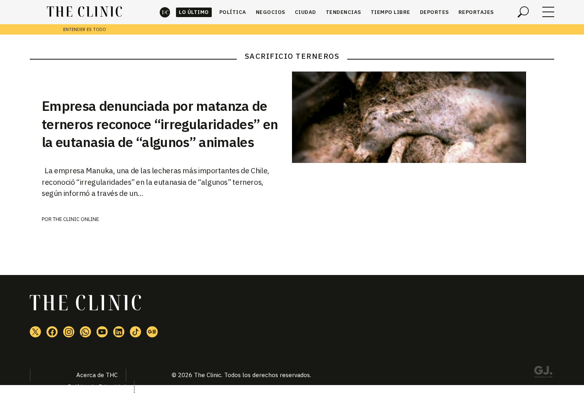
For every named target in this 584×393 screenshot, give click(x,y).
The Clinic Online (76, 219)
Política (232, 12)
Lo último (194, 12)
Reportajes (476, 12)
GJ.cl (543, 373)
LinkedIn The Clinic (118, 331)
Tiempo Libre (390, 12)
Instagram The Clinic (68, 331)
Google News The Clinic (152, 331)
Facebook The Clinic (52, 331)
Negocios (270, 12)
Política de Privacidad (97, 387)
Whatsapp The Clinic (85, 331)
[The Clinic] (84, 12)
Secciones (548, 12)
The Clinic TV (102, 331)
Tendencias (343, 12)
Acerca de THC (97, 375)
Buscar (523, 11)
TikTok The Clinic (135, 331)
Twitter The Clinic (35, 331)
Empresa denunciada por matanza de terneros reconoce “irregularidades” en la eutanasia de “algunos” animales (160, 124)
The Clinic (165, 12)
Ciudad (305, 12)
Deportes (434, 12)
